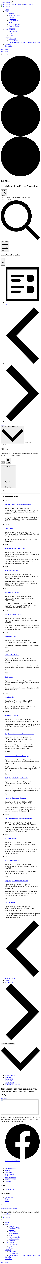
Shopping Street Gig (11, 715)
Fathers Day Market (12, 592)
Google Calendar (10, 1075)
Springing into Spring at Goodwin (16, 778)
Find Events (5, 241)
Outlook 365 (9, 1079)
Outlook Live (9, 1081)
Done (3, 462)
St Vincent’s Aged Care (12, 860)
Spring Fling (9, 677)
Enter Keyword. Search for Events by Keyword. (16, 197)
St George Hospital (11, 838)
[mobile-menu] (1, 53)
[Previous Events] (22, 363)
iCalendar (8, 1077)
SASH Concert (10, 903)
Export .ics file (9, 1083)
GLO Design (7, 1214)
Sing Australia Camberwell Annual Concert (19, 734)
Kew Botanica (9, 697)
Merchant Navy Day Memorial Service (18, 504)
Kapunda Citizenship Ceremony (16, 798)
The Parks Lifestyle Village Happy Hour (18, 818)
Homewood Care (10, 636)
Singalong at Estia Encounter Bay (16, 881)
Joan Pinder (9, 528)
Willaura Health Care (12, 655)
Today (3, 425)
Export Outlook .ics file (12, 1084)
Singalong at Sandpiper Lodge (15, 548)
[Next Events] (22, 421)
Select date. (28, 442)
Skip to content (6, 3)
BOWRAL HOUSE (11, 570)
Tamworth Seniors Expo (13, 614)
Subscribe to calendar (8, 1043)
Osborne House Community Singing (17, 756)
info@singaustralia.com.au (9, 1208)
